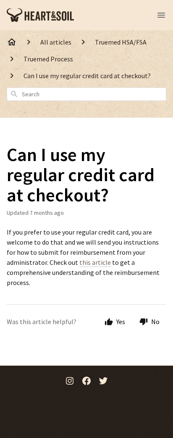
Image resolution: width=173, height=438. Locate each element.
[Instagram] (70, 382)
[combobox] (86, 94)
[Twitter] (103, 382)
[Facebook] (86, 382)
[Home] (12, 42)
